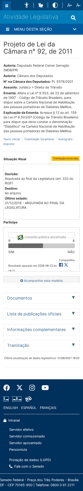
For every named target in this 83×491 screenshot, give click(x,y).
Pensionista (18, 449)
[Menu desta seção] (7, 29)
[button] (26, 5)
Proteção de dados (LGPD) (30, 460)
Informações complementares (36, 329)
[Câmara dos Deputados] (6, 399)
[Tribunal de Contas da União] (28, 399)
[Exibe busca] (73, 17)
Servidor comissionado (27, 436)
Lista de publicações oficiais (34, 313)
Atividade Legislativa (30, 16)
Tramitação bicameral (39, 139)
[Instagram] (32, 388)
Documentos (19, 298)
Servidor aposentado (25, 443)
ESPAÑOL (28, 408)
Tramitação (18, 345)
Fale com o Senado (28, 466)
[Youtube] (43, 388)
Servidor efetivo (21, 429)
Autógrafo (65, 139)
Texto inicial (12, 139)
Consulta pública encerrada (45, 236)
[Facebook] (8, 388)
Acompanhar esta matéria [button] (43, 281)
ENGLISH (10, 408)
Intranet (13, 420)
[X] (66, 265)
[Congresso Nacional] (16, 399)
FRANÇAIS (48, 408)
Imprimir (9, 144)
